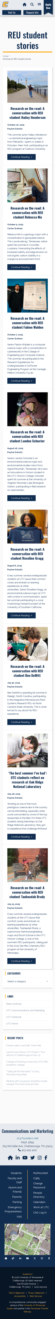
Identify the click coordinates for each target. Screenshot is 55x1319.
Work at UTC (41, 1207)
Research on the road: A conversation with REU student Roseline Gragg (27, 554)
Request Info (32, 12)
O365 (36, 1178)
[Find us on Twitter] (32, 1158)
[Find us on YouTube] (25, 1158)
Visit (19, 1216)
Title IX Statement (16, 1293)
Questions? (27, 1274)
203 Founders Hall (27, 1138)
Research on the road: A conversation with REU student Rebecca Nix (27, 212)
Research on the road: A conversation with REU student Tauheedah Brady (27, 892)
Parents (17, 1196)
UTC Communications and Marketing (25, 1010)
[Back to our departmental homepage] (6, 1258)
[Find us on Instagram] (40, 1158)
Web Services (35, 1296)
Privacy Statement (36, 1293)
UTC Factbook (13, 1017)
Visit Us (11, 12)
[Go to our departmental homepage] (10, 1158)
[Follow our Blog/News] (13, 1258)
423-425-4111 (29, 1150)
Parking (17, 1202)
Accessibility (20, 1296)
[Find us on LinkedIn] (18, 1158)
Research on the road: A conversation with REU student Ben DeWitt (27, 671)
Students (16, 1173)
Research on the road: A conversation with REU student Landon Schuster (28, 436)
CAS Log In (40, 1212)
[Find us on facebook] (45, 1158)
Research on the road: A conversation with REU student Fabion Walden (27, 323)
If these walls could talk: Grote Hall (23, 1045)
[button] (32, 4)
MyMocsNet (40, 1173)
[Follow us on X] (35, 1258)
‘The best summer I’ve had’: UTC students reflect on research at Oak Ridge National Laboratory (27, 779)
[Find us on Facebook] (49, 1258)
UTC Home (12, 1023)
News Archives (14, 1004)
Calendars (39, 1202)
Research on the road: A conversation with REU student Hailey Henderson (27, 113)
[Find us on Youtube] (27, 1258)
